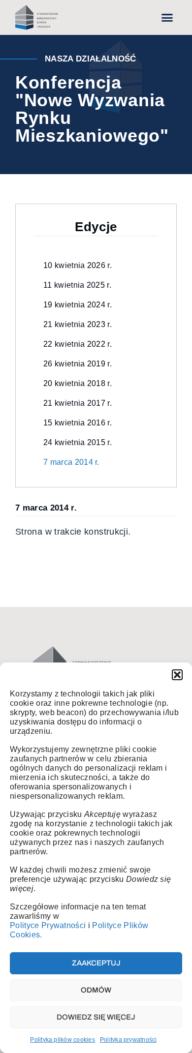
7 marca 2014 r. (71, 462)
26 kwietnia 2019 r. (77, 364)
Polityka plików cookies (62, 1039)
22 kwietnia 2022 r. (77, 344)
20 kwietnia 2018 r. (77, 383)
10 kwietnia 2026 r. (77, 265)
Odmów (96, 990)
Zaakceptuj (96, 963)
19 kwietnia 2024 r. (77, 305)
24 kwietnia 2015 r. (77, 442)
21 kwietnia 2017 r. (77, 403)
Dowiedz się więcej (96, 1017)
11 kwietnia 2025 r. (77, 285)
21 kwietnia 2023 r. (77, 324)
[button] (177, 675)
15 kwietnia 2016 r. (77, 423)
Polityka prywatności (128, 1039)
